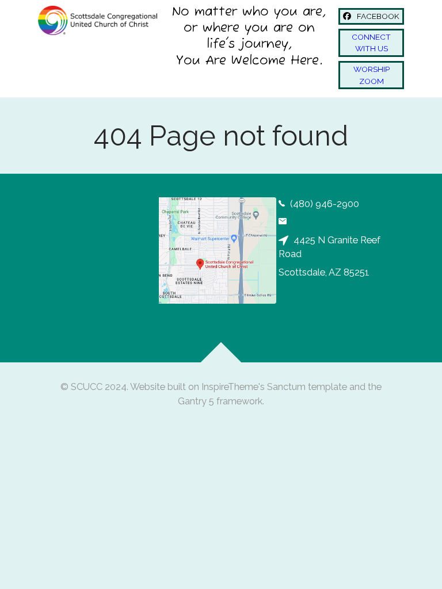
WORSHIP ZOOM (371, 74)
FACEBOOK (377, 16)
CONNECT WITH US (371, 42)
